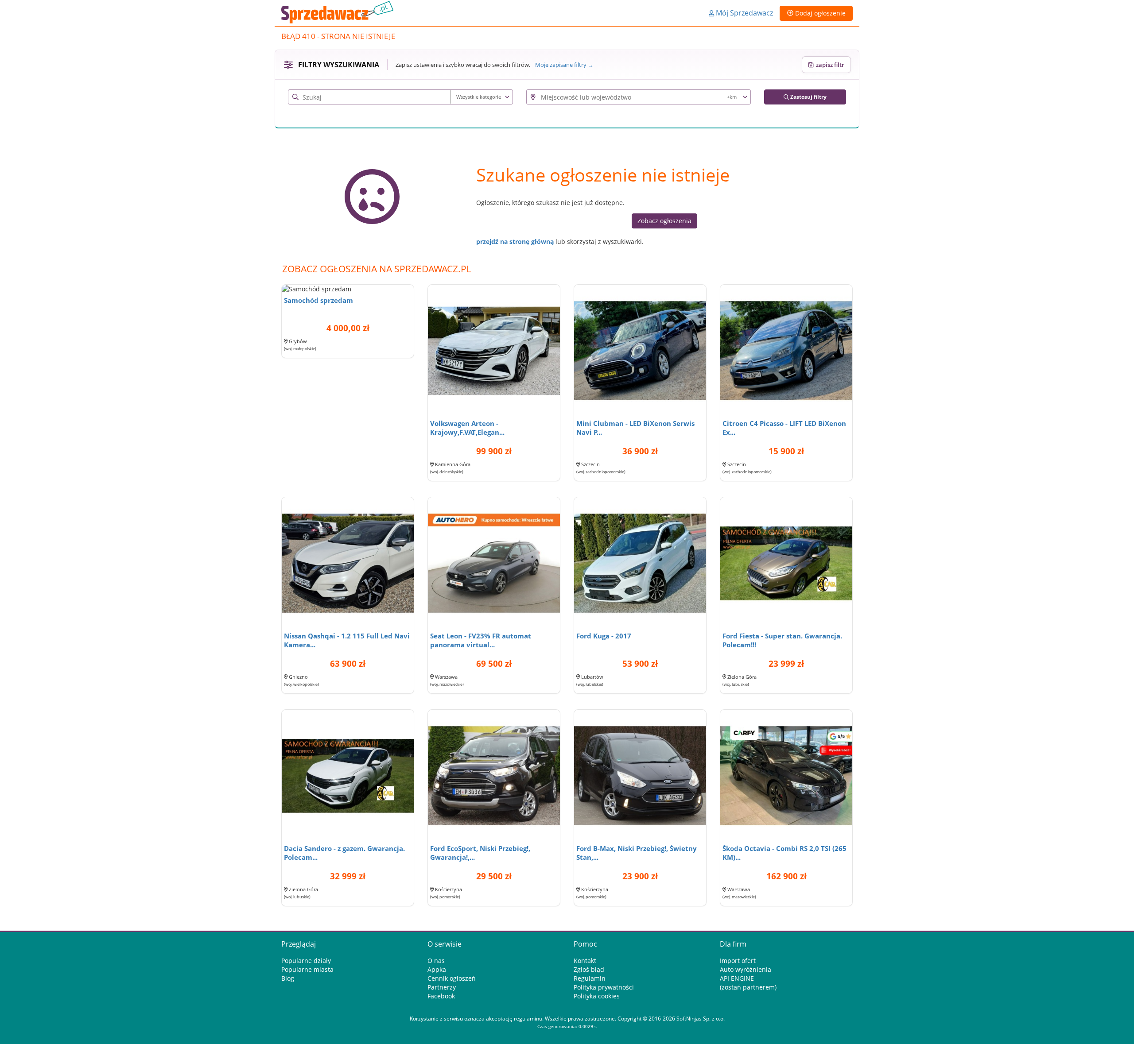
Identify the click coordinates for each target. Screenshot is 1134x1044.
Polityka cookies (597, 996)
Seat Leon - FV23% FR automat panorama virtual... (480, 640)
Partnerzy (441, 987)
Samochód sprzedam (318, 300)
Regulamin (590, 978)
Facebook (441, 996)
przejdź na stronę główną (515, 241)
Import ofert (738, 960)
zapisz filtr (828, 65)
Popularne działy (306, 960)
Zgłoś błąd (589, 969)
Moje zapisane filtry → (564, 65)
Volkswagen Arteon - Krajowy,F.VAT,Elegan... (467, 428)
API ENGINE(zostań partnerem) (748, 982)
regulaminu (528, 1018)
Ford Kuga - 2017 (603, 635)
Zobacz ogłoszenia (664, 221)
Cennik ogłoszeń (451, 978)
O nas (436, 960)
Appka (436, 969)
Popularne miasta (307, 969)
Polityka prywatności (604, 987)
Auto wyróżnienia (745, 969)
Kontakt (585, 960)
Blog (287, 978)
